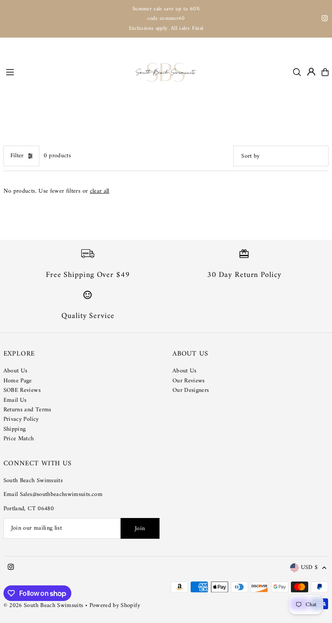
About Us (15, 371)
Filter (17, 155)
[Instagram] (325, 20)
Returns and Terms (27, 409)
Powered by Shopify (114, 605)
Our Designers (190, 390)
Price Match (18, 438)
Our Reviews (188, 380)
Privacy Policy (21, 419)
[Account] (311, 72)
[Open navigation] (66, 71)
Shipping (14, 429)
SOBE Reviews (22, 390)
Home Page (17, 380)
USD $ (309, 568)
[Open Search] (297, 72)
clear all (99, 191)
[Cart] (325, 72)
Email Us (15, 400)
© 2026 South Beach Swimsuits (43, 605)
